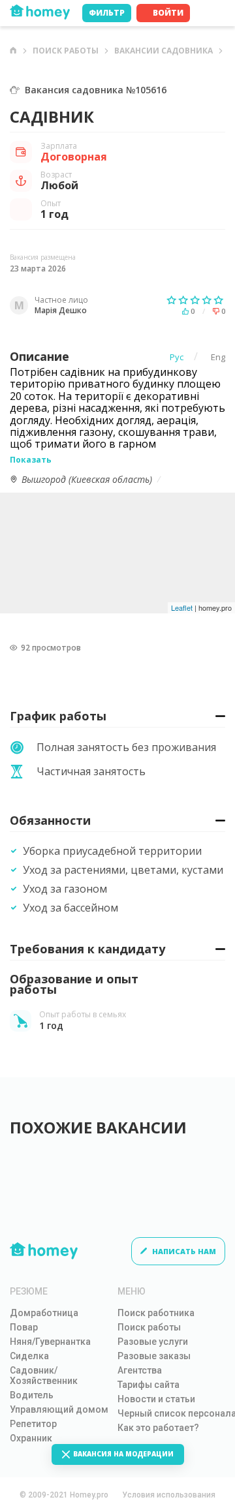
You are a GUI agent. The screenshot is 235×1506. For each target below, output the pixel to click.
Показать (31, 459)
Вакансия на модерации (123, 1453)
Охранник (31, 1438)
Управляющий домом (59, 1409)
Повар (24, 1327)
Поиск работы (66, 51)
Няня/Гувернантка (50, 1341)
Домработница (44, 1313)
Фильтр (107, 12)
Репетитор (33, 1424)
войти (168, 12)
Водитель (32, 1395)
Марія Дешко (61, 310)
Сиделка (29, 1356)
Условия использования (168, 1494)
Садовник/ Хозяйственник (44, 1375)
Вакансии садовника (163, 51)
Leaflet (182, 607)
